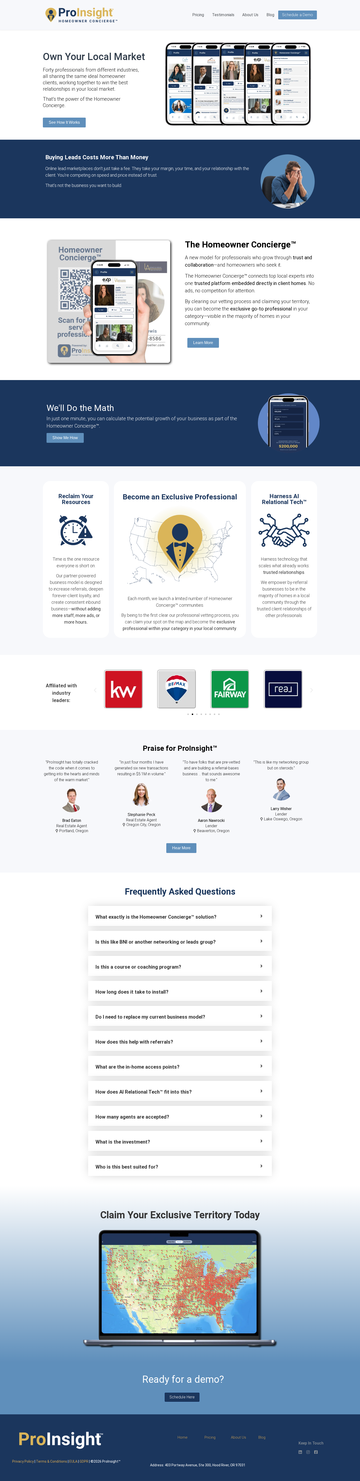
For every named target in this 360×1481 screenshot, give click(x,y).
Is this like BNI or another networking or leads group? (156, 942)
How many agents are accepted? (132, 1117)
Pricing (198, 14)
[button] (95, 690)
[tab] (180, 916)
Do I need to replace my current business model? (150, 1017)
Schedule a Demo (297, 14)
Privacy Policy (23, 1461)
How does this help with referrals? (134, 1042)
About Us (250, 14)
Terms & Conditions (51, 1461)
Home (183, 1437)
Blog (270, 14)
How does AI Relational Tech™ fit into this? (144, 1092)
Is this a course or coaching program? (138, 967)
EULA (73, 1461)
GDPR (84, 1461)
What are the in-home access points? (138, 1067)
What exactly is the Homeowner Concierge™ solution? (156, 917)
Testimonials (223, 14)
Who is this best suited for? (127, 1167)
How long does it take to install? (132, 992)
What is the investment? (123, 1142)
